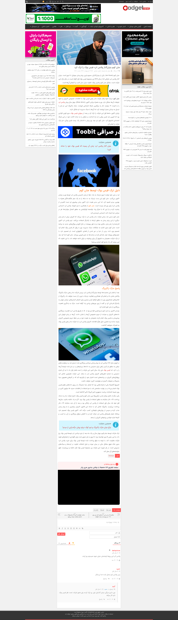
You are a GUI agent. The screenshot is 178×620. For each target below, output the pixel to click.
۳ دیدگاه (116, 71)
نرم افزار (68, 26)
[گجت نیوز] (136, 11)
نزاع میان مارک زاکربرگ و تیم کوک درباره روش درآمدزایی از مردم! (87, 427)
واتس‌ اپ (96, 510)
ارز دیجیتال (35, 26)
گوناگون (83, 26)
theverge (111, 456)
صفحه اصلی (147, 26)
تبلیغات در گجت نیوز (132, 1)
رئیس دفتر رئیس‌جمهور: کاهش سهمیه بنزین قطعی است (137, 97)
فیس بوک (107, 370)
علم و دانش (111, 26)
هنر (61, 26)
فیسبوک (102, 510)
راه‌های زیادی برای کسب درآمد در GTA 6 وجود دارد (41, 145)
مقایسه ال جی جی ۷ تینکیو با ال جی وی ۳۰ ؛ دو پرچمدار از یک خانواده (103, 515)
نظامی (54, 26)
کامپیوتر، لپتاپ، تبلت (97, 26)
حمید (105, 589)
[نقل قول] (76, 528)
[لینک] (82, 528)
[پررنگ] (59, 528)
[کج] (62, 528)
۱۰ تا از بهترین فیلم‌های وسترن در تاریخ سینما (140, 117)
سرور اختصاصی (91, 616)
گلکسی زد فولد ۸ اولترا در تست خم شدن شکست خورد (40, 98)
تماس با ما (143, 1)
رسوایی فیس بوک (77, 113)
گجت (76, 26)
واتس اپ (62, 102)
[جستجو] (26, 1)
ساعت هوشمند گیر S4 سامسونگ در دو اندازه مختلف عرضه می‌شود (75, 515)
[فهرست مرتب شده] (71, 528)
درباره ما (150, 1)
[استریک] (68, 528)
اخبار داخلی (45, 26)
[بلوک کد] (79, 528)
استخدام (121, 1)
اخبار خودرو (122, 26)
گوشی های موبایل (135, 26)
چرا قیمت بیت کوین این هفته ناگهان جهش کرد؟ (42, 119)
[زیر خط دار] (65, 528)
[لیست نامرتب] (73, 528)
